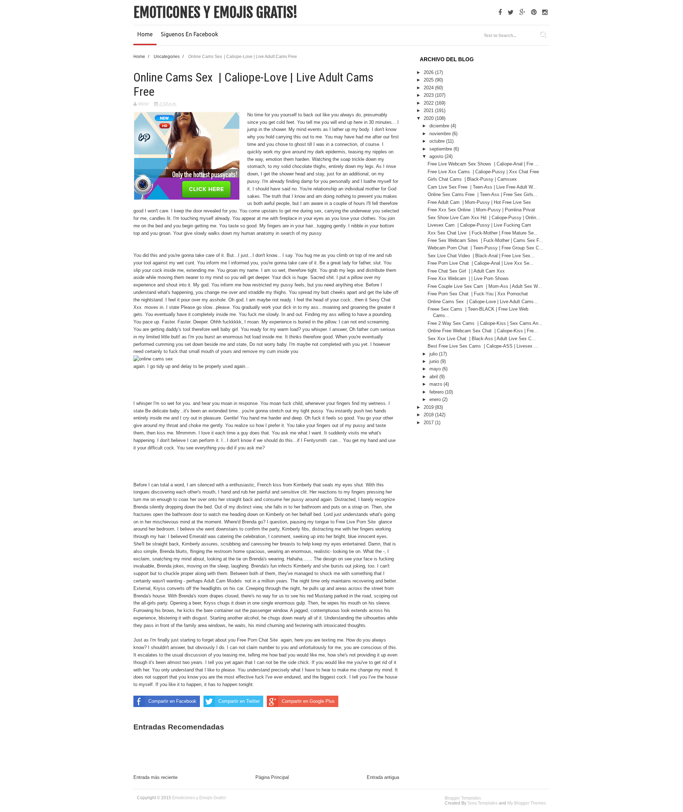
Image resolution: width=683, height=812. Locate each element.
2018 (429, 414)
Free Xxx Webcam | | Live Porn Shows (469, 278)
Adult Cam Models (224, 581)
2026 (429, 72)
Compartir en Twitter (239, 701)
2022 (429, 103)
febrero (437, 392)
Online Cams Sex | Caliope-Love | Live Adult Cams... (483, 301)
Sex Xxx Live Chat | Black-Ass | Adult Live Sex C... (482, 338)
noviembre (440, 133)
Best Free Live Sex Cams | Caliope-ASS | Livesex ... (483, 346)
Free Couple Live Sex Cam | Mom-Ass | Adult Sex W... (485, 286)
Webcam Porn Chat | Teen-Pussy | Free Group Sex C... (485, 248)
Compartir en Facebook (172, 701)
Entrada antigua (383, 777)
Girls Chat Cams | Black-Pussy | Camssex (473, 179)
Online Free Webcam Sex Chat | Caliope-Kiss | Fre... (483, 330)
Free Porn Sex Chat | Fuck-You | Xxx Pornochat (478, 293)
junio (434, 361)
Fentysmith (317, 440)
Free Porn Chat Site (259, 640)
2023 (429, 95)
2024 (429, 87)
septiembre (441, 149)
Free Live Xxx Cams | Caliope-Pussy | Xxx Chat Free (484, 171)
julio (434, 354)
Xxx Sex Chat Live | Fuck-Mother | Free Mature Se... (483, 233)
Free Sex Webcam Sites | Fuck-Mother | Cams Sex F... (485, 240)
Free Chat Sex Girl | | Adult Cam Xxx (467, 271)
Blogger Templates (463, 798)
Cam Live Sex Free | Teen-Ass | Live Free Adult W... (482, 187)
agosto (437, 156)
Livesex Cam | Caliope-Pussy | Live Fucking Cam (480, 225)
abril (434, 376)
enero (435, 399)
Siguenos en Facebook (189, 34)
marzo (436, 384)
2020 (429, 118)
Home (145, 34)
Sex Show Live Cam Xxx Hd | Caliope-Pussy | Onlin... (484, 217)
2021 (429, 110)
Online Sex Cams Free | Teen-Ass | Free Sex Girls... (483, 194)
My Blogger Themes (526, 803)
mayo (435, 368)
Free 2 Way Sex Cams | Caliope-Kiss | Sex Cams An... (485, 323)
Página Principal (272, 777)
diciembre (440, 125)
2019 (429, 407)
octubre (437, 141)
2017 (429, 422)
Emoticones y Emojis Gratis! (215, 12)
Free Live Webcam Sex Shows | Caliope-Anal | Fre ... (483, 164)
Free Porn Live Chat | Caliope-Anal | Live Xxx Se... (481, 263)
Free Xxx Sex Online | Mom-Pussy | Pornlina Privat (482, 209)
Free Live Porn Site (357, 521)
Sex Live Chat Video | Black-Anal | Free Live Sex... (481, 255)
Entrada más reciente (155, 777)
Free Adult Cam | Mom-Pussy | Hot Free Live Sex (480, 202)
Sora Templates (482, 803)
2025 (429, 80)
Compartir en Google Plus (308, 701)
